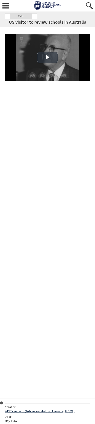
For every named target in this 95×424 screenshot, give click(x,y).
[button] (7, 16)
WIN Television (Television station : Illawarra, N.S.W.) (39, 411)
